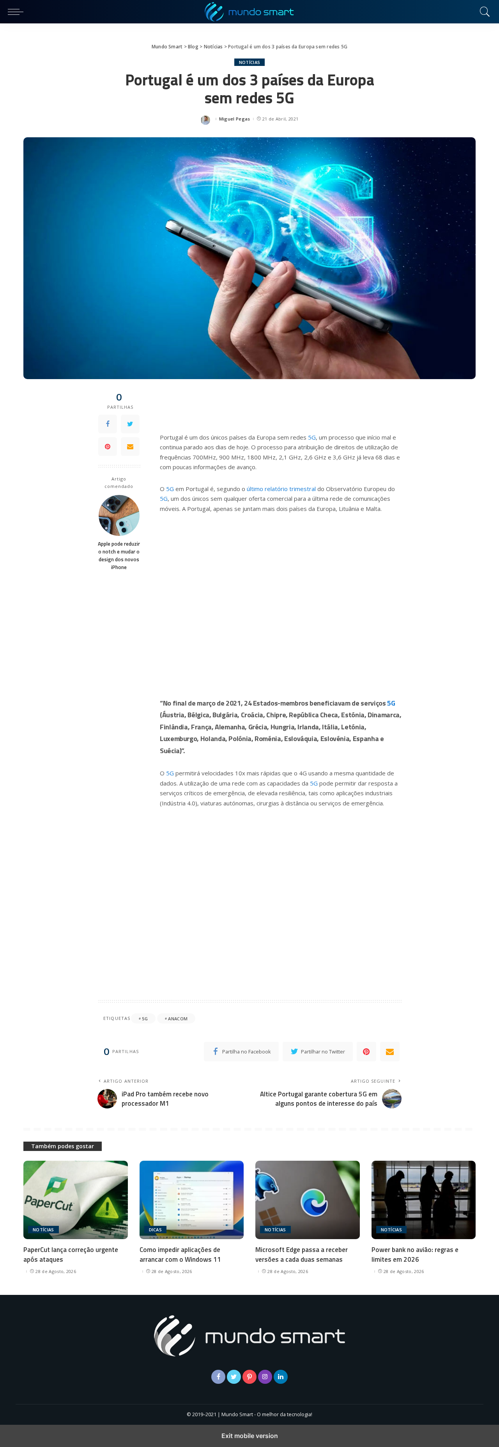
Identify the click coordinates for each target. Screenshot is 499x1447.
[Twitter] (130, 424)
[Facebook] (107, 424)
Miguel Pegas (234, 119)
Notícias (249, 62)
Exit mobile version (249, 1436)
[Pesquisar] (483, 11)
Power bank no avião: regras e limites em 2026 (415, 1254)
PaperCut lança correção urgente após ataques (70, 1254)
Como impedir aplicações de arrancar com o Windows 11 (180, 1254)
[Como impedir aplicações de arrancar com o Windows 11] (192, 1200)
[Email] (130, 446)
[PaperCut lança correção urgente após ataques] (75, 1200)
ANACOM (178, 1018)
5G (312, 437)
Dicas (155, 1229)
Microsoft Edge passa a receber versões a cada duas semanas (301, 1254)
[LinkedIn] (281, 1377)
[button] (17, 11)
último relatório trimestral (281, 489)
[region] (281, 593)
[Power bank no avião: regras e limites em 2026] (424, 1200)
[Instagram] (265, 1377)
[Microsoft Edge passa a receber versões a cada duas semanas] (307, 1200)
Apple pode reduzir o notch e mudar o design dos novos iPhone (119, 555)
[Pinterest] (107, 446)
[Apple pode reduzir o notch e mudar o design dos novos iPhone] (119, 515)
